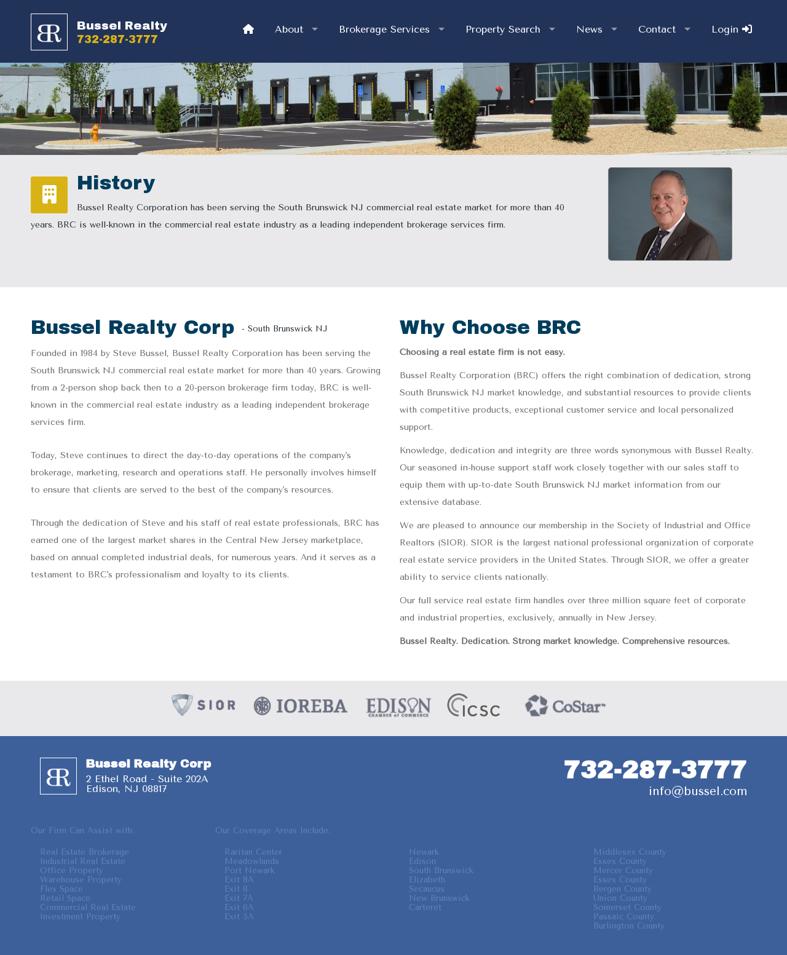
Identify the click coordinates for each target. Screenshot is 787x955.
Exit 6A (239, 907)
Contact (657, 29)
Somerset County (627, 907)
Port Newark (249, 870)
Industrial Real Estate (82, 861)
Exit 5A (239, 916)
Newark (424, 852)
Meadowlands (251, 861)
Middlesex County (629, 852)
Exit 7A (238, 898)
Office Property (71, 870)
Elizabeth (427, 879)
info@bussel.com (698, 791)
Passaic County (623, 916)
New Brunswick (439, 898)
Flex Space (61, 889)
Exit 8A (239, 879)
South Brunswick (441, 870)
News (589, 29)
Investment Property (80, 916)
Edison (422, 861)
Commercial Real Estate (88, 907)
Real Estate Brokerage (84, 852)
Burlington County (629, 925)
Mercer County (623, 870)
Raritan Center (253, 852)
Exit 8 (236, 889)
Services (384, 29)
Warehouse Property (81, 879)
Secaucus (427, 889)
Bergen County (622, 889)
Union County (620, 898)
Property (502, 29)
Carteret (425, 907)
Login (726, 29)
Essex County (620, 861)
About (289, 29)
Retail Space (65, 898)
